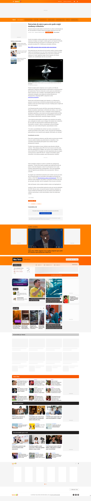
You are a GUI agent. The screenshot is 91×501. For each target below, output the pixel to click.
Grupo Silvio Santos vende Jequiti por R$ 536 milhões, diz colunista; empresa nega (23, 456)
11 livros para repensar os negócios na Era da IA (18, 417)
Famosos (18, 379)
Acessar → (25, 289)
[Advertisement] (71, 426)
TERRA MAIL (60, 1)
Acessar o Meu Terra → (27, 259)
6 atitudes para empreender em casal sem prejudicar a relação (54, 417)
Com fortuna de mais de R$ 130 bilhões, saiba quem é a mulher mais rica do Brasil (53, 447)
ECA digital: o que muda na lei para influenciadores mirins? (40, 426)
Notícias (18, 387)
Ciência (52, 379)
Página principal (18, 1)
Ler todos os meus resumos (56, 275)
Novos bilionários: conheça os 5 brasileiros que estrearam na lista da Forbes (57, 456)
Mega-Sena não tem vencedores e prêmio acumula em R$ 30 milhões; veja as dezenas (40, 456)
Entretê (52, 387)
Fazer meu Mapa (20, 284)
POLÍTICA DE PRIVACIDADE (55, 494)
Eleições (29, 249)
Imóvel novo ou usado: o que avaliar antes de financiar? (23, 426)
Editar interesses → (75, 264)
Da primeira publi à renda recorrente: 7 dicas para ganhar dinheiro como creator (37, 447)
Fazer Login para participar (45, 213)
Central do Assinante (67, 1)
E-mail (74, 1)
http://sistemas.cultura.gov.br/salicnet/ (47, 178)
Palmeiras (35, 387)
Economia (47, 444)
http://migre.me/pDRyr (33, 97)
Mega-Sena (37, 453)
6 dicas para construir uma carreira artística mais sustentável (18, 447)
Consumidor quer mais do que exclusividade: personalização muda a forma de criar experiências (36, 418)
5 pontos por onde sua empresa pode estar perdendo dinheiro (56, 426)
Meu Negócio (14, 415)
